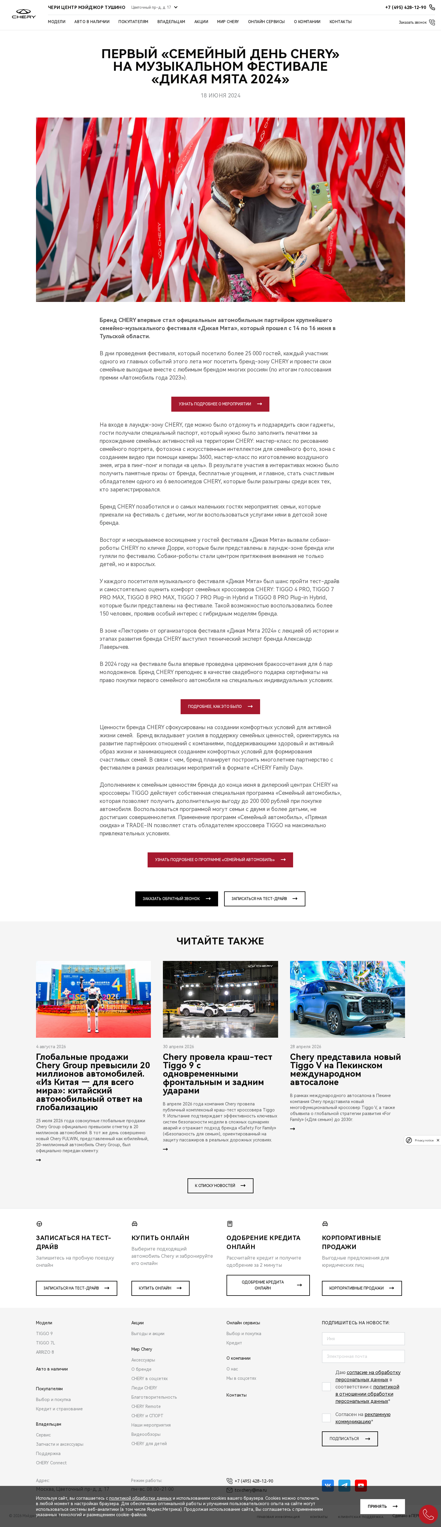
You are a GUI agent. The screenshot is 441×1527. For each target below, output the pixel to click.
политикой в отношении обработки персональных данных (367, 1394)
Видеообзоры (145, 1434)
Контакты (341, 22)
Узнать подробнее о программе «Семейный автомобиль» (215, 860)
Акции (201, 22)
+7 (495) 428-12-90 (254, 1481)
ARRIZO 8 (45, 1352)
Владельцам (171, 22)
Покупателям (133, 22)
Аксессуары (143, 1360)
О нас (232, 1369)
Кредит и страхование (59, 1408)
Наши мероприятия (151, 1425)
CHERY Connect (51, 1462)
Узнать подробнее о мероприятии (215, 404)
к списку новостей (215, 1186)
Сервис (43, 1435)
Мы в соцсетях (241, 1378)
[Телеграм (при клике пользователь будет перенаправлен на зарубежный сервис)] (344, 1486)
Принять (377, 1507)
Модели (56, 22)
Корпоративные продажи (356, 1288)
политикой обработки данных (140, 1498)
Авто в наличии (92, 22)
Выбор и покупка (53, 1399)
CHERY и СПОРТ (147, 1415)
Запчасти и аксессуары (59, 1444)
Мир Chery (228, 22)
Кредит (234, 1343)
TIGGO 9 (44, 1333)
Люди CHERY (144, 1387)
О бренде (141, 1369)
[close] (438, 1140)
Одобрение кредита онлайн (263, 1285)
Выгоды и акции (147, 1333)
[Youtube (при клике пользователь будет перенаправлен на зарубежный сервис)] (361, 1486)
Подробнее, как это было (215, 707)
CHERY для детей (149, 1443)
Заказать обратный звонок (171, 899)
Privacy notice (424, 1140)
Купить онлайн (155, 1288)
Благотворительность (154, 1397)
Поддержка (48, 1453)
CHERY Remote (146, 1406)
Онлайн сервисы (266, 22)
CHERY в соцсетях (149, 1378)
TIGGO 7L (45, 1343)
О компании (307, 22)
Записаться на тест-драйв (259, 899)
